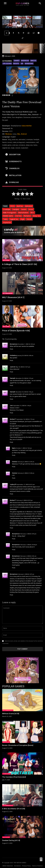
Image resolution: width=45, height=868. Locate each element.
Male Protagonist (9, 212)
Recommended (7, 293)
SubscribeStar (27, 126)
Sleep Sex (36, 216)
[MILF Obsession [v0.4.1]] (22, 283)
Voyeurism (7, 222)
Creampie (6, 209)
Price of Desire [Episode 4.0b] (16, 330)
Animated (28, 206)
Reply (11, 349)
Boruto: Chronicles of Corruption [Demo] (17, 745)
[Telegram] (38, 33)
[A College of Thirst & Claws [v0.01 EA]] (22, 250)
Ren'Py (16, 63)
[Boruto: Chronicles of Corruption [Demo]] (22, 732)
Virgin (22, 219)
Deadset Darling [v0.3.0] (11, 840)
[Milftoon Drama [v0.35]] (22, 700)
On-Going (7, 63)
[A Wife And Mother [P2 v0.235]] (22, 795)
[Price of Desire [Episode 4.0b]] (22, 316)
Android (25, 60)
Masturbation (23, 212)
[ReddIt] (33, 33)
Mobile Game (8, 216)
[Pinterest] (23, 33)
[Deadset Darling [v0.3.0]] (22, 827)
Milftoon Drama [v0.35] (10, 713)
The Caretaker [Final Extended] (14, 777)
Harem (23, 209)
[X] (18, 33)
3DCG (12, 206)
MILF (32, 212)
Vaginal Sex (14, 219)
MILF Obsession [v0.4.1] (13, 297)
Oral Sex (18, 216)
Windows (29, 63)
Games (16, 60)
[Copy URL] (22, 38)
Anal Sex (20, 206)
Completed (6, 774)
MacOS (33, 60)
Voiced (29, 219)
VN (22, 63)
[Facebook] (13, 33)
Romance (27, 216)
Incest (31, 209)
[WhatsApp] (28, 33)
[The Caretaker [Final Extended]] (22, 763)
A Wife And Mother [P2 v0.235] (13, 809)
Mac (18, 134)
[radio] (14, 194)
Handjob (15, 209)
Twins (5, 219)
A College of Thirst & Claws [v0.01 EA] (19, 264)
